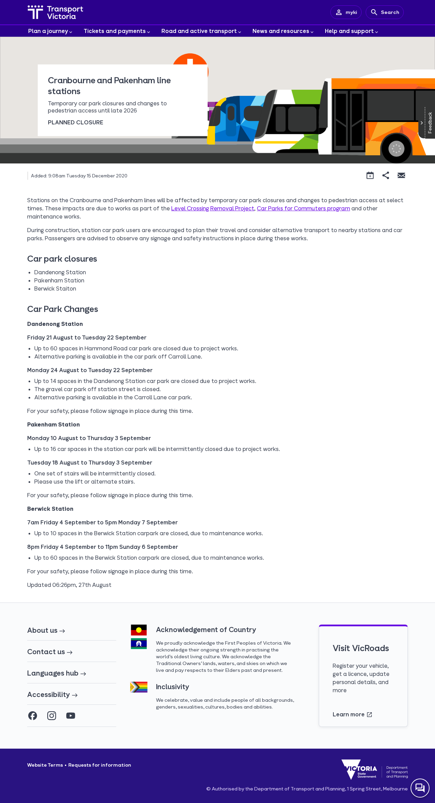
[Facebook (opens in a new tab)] (32, 715)
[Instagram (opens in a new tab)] (51, 715)
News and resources (281, 31)
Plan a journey (48, 31)
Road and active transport (199, 31)
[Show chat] (420, 788)
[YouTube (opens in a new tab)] (70, 715)
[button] (370, 175)
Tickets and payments (115, 31)
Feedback (430, 123)
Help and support (349, 31)
